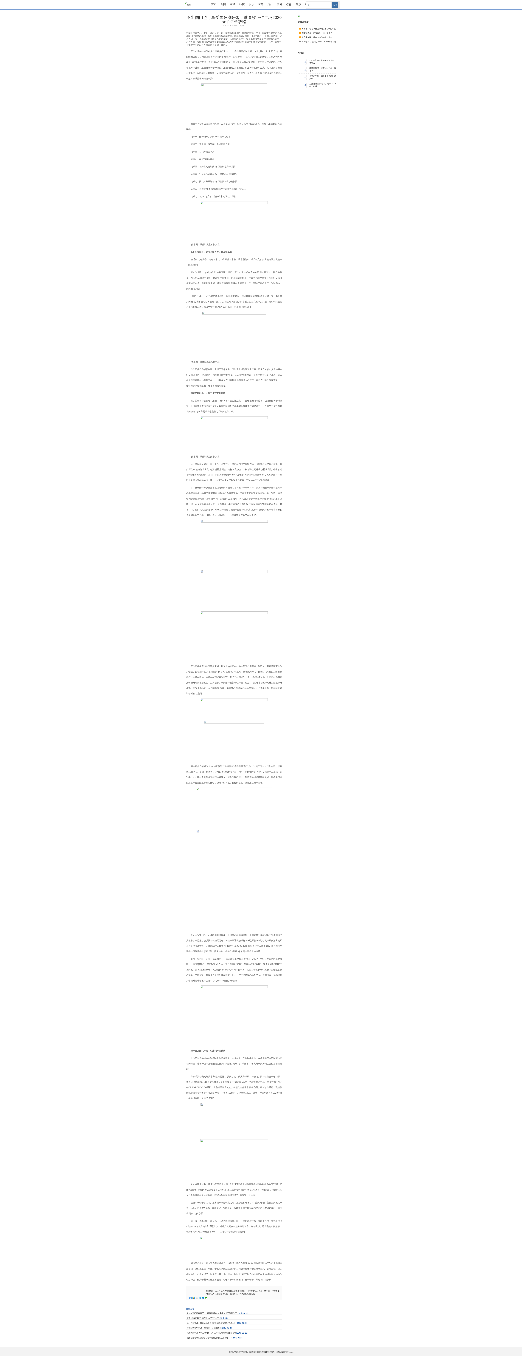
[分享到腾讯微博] (200, 1298)
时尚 (260, 4)
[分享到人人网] (203, 1298)
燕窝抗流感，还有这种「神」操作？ (317, 33)
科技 (242, 4)
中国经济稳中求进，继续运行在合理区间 (204, 1328)
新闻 (223, 4)
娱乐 (251, 4)
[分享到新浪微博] (197, 1298)
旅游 (279, 4)
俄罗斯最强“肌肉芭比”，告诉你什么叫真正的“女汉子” (209, 1338)
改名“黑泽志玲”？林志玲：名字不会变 (203, 1318)
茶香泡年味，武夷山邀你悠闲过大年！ (318, 37)
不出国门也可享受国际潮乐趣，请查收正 (319, 29)
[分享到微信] (206, 1298)
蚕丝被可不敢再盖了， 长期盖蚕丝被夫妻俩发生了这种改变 (212, 1313)
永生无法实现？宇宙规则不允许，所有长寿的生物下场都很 (211, 1333)
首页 (214, 4)
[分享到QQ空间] (193, 1298)
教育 (289, 4)
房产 (270, 4)
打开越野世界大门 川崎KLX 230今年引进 (319, 42)
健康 (298, 4)
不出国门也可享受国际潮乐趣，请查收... (322, 61)
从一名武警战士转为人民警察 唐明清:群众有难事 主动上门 (211, 1323)
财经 (232, 4)
